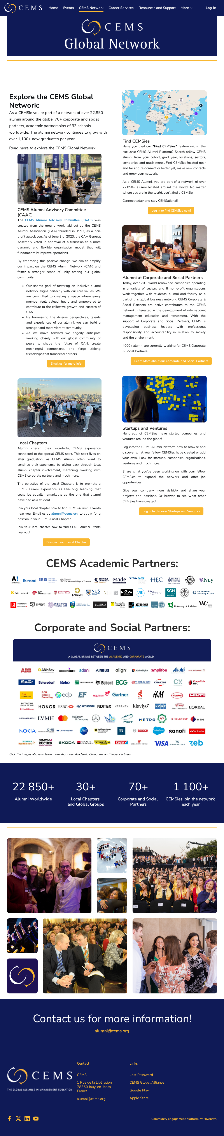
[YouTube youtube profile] (35, 1118)
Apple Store (139, 1098)
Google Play (139, 1090)
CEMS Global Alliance (147, 1082)
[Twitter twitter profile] (18, 1119)
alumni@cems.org (64, 513)
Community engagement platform (175, 1119)
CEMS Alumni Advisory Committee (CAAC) (59, 220)
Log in (211, 7)
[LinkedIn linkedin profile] (27, 1118)
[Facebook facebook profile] (9, 1118)
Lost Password (141, 1074)
